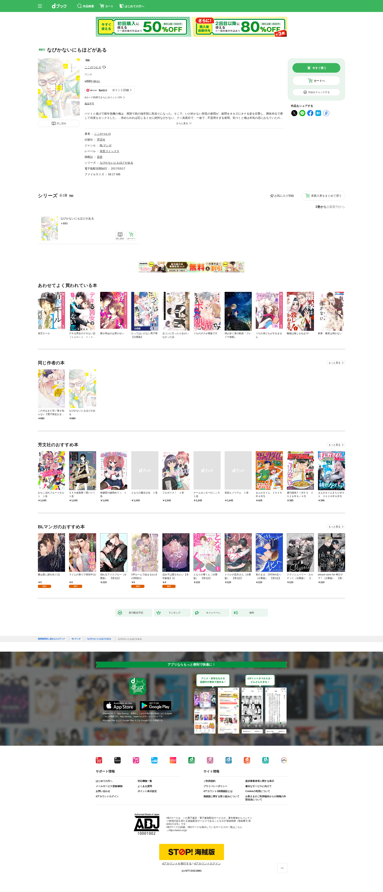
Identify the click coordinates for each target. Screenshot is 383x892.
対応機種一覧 (145, 781)
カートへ (319, 80)
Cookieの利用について (257, 791)
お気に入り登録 (284, 195)
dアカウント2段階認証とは (218, 791)
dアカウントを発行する (177, 863)
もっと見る (335, 362)
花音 (100, 157)
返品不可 (89, 103)
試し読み (61, 123)
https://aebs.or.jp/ (178, 830)
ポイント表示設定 (147, 791)
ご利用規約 (209, 781)
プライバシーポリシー (215, 786)
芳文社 (101, 139)
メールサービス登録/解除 (109, 786)
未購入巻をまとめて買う (326, 195)
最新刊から (337, 206)
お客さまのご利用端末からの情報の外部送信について (265, 798)
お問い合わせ (103, 791)
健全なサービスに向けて (258, 786)
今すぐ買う (319, 67)
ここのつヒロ (93, 67)
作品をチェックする (319, 92)
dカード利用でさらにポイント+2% (103, 97)
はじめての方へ (104, 781)
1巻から (321, 206)
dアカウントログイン (107, 796)
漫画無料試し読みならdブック (51, 639)
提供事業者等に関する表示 (259, 781)
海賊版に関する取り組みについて (221, 796)
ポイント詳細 (120, 90)
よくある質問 (145, 786)
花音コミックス (109, 151)
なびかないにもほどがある (77, 218)
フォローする (104, 67)
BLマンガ (106, 145)
